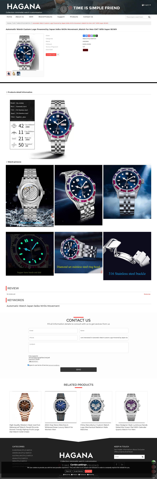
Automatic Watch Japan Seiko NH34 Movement (33, 306)
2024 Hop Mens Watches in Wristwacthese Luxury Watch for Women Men (59, 427)
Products (74, 17)
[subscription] (143, 457)
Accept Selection (78, 471)
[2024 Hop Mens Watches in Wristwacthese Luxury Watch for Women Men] (61, 407)
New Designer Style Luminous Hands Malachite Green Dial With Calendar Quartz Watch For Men (131, 427)
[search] (149, 17)
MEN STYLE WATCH (23, 23)
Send (78, 370)
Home (9, 17)
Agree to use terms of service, (44, 365)
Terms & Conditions (53, 365)
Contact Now (51, 54)
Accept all (88, 471)
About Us (20, 17)
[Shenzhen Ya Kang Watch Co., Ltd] (24, 6)
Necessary (67, 474)
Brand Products (45, 17)
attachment (34, 361)
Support (61, 17)
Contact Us (88, 17)
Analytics (75, 474)
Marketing (91, 474)
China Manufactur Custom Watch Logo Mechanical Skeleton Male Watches (94, 427)
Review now (147, 294)
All (14, 23)
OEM (31, 17)
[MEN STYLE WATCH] (85, 50)
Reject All (68, 471)
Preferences (83, 474)
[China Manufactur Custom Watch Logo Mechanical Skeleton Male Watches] (96, 407)
